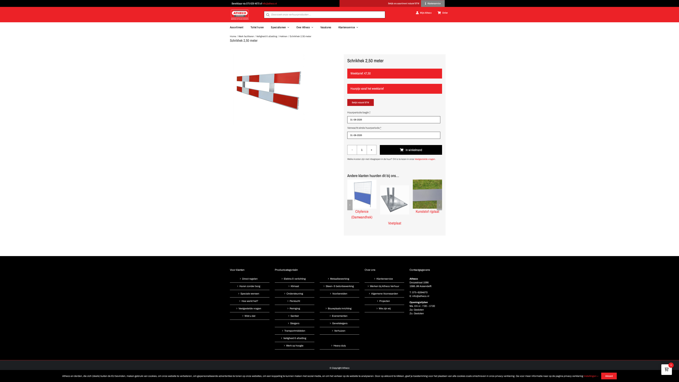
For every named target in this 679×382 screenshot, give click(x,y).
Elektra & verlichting (295, 278)
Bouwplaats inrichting (340, 308)
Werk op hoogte (294, 345)
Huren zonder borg (249, 286)
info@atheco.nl (269, 3)
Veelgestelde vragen (425, 159)
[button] (350, 205)
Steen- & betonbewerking (340, 286)
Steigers (294, 323)
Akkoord (609, 376)
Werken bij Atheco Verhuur (384, 286)
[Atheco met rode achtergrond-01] (240, 9)
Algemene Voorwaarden (384, 293)
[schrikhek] (268, 89)
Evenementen (339, 316)
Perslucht (295, 301)
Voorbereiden (339, 293)
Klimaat (295, 286)
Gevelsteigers (339, 323)
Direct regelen (250, 278)
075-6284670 (420, 292)
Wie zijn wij (385, 308)
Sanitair (295, 316)
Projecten (384, 301)
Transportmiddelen (294, 330)
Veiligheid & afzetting (294, 338)
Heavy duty (339, 345)
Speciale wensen (249, 293)
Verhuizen (339, 330)
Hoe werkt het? (250, 301)
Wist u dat (250, 316)
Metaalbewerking (339, 278)
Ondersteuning (294, 293)
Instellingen (590, 376)
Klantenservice (384, 278)
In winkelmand (414, 150)
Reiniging (295, 308)
